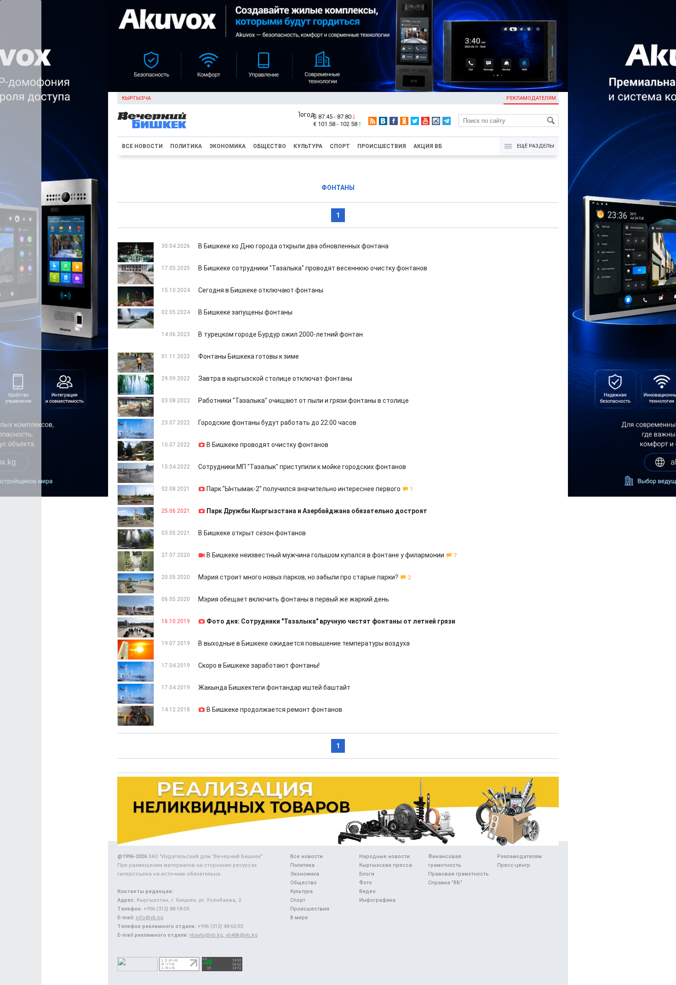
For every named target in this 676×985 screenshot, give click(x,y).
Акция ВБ (427, 146)
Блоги (366, 874)
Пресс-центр (513, 865)
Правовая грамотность (458, 874)
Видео (367, 891)
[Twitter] (415, 121)
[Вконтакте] (383, 121)
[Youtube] (425, 121)
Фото (365, 883)
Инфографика (377, 900)
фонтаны (338, 187)
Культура (307, 146)
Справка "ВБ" (445, 883)
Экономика (227, 146)
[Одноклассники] (404, 121)
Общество (269, 146)
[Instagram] (436, 121)
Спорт (340, 146)
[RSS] (372, 121)
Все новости (142, 146)
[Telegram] (446, 121)
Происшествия (381, 146)
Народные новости (384, 856)
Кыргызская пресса (385, 865)
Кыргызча (136, 98)
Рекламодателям (531, 98)
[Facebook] (394, 121)
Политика (186, 146)
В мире (299, 918)
